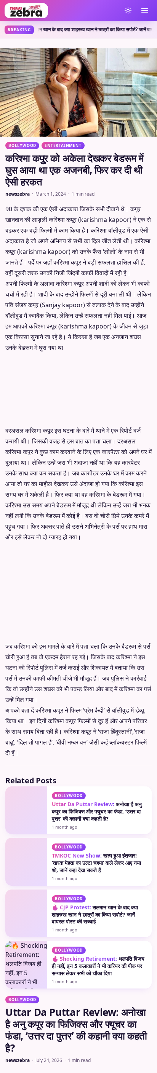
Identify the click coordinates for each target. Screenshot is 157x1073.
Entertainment (63, 145)
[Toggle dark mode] (128, 10)
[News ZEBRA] (61, 10)
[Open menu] (144, 10)
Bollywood (22, 145)
